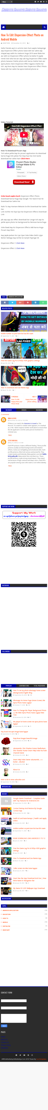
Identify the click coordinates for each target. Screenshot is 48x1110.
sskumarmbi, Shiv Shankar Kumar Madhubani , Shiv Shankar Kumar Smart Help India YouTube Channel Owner (30, 750)
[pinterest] (44, 1)
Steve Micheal (13, 440)
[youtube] (41, 1)
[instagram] (46, 1)
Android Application (16, 297)
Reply (10, 435)
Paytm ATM (6, 926)
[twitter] (38, 1)
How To (5, 918)
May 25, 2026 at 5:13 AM (16, 442)
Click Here (25, 159)
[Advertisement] (24, 18)
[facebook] (35, 1)
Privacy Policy (6, 1045)
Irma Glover (12, 418)
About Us (16, 770)
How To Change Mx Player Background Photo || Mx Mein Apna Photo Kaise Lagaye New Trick (29, 712)
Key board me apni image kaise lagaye (14, 732)
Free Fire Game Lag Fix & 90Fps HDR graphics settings (20, 361)
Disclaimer (4, 1048)
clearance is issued (30, 423)
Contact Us (5, 1042)
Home (3, 1037)
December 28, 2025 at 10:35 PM (18, 420)
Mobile (5, 922)
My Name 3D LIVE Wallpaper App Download (29, 888)
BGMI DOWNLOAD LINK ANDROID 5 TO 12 (29, 838)
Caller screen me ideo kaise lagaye (25, 868)
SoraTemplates (41, 1059)
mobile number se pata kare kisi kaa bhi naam (17, 333)
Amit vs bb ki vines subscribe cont (13, 780)
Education (6, 914)
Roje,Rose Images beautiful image (25, 738)
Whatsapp (6, 930)
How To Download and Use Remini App (15, 388)
